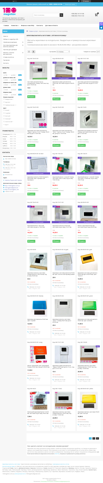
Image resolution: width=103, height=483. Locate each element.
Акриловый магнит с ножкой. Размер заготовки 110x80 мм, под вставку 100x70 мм (88, 178)
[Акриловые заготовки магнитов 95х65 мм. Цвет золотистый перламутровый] (64, 261)
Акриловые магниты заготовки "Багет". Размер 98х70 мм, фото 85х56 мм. (62, 320)
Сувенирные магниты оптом (61, 464)
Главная (6, 25)
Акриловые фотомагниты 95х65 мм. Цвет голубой (37, 319)
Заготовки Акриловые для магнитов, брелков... (10, 45)
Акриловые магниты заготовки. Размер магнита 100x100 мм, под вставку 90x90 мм (37, 274)
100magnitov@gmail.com (11, 187)
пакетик (57, 453)
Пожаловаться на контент (47, 481)
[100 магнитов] (9, 12)
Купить (32, 96)
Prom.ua (59, 478)
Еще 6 (6, 124)
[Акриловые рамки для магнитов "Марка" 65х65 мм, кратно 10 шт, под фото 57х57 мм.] (64, 354)
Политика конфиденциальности (62, 481)
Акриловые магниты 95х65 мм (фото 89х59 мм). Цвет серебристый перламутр (37, 178)
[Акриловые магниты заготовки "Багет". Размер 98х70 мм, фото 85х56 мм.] (64, 308)
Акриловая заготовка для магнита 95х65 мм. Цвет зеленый (87, 319)
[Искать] (61, 15)
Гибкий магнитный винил (10, 42)
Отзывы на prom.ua (8, 57)
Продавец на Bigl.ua (51, 480)
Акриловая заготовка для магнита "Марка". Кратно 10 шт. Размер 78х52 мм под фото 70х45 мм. (38, 132)
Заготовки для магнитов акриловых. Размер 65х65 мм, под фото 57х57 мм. (88, 83)
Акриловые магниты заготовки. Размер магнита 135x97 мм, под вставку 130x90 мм (87, 367)
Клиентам (14, 25)
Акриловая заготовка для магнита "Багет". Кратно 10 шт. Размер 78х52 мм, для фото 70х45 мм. (63, 132)
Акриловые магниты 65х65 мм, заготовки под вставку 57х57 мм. (62, 226)
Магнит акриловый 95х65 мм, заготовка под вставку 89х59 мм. (87, 226)
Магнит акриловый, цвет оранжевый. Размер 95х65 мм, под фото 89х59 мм (38, 366)
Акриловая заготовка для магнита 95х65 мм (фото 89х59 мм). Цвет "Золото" (87, 274)
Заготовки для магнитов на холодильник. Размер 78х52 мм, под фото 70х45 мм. (38, 83)
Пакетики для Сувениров (10, 49)
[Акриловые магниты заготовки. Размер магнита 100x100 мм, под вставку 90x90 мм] (38, 261)
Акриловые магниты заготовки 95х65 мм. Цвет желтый (88, 412)
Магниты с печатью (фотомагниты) (8, 53)
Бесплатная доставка (8, 466)
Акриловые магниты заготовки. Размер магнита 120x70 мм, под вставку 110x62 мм (62, 413)
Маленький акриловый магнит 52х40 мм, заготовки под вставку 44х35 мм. (38, 412)
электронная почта (20, 474)
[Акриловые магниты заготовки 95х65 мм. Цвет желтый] (89, 401)
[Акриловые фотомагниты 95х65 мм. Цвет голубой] (38, 308)
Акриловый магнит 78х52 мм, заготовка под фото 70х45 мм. (36, 226)
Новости (5, 36)
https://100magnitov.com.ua (12, 185)
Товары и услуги (33, 31)
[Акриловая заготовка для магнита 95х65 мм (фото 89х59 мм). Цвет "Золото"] (89, 261)
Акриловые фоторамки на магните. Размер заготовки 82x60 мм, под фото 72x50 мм (88, 132)
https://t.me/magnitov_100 (12, 189)
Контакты (40, 25)
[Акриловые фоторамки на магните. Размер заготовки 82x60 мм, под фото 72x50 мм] (89, 119)
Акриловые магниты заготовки (11, 464)
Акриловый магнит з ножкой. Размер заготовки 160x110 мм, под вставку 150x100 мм (63, 178)
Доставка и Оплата (51, 25)
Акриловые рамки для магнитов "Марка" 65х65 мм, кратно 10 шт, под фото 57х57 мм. (63, 367)
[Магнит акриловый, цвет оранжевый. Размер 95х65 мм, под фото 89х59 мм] (38, 354)
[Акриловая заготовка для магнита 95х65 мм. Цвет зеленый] (89, 308)
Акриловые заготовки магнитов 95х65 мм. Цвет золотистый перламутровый (64, 273)
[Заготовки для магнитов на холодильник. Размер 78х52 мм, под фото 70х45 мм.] (38, 70)
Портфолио (6, 60)
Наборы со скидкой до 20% (10, 39)
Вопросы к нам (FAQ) (27, 25)
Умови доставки (70, 4)
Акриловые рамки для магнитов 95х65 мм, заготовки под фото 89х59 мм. (63, 83)
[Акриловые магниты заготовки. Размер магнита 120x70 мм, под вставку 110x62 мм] (64, 401)
